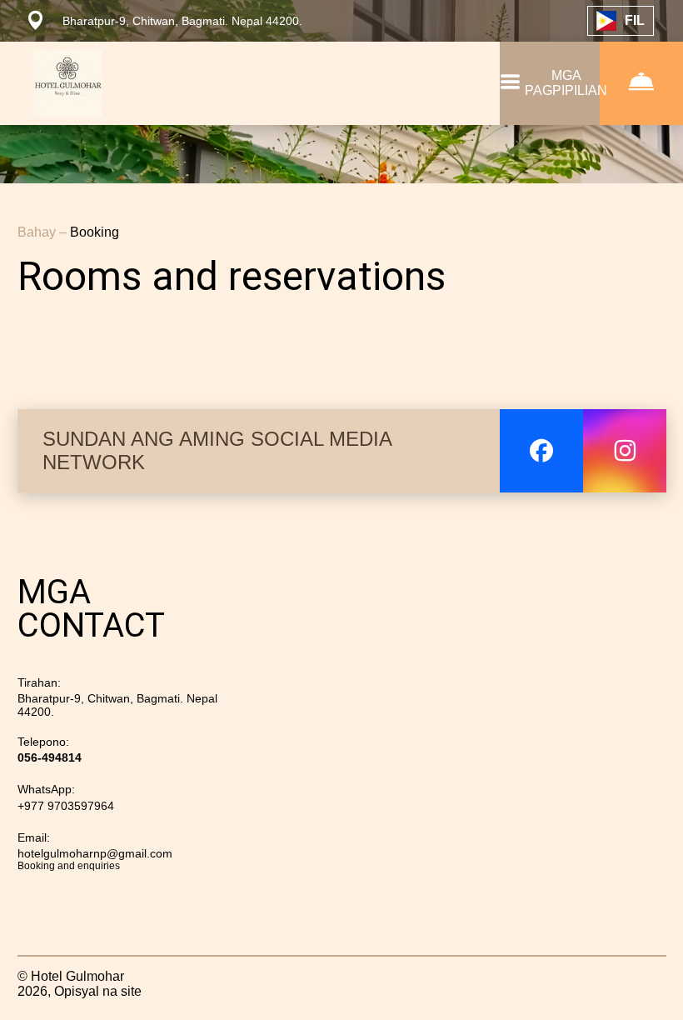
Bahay (38, 232)
